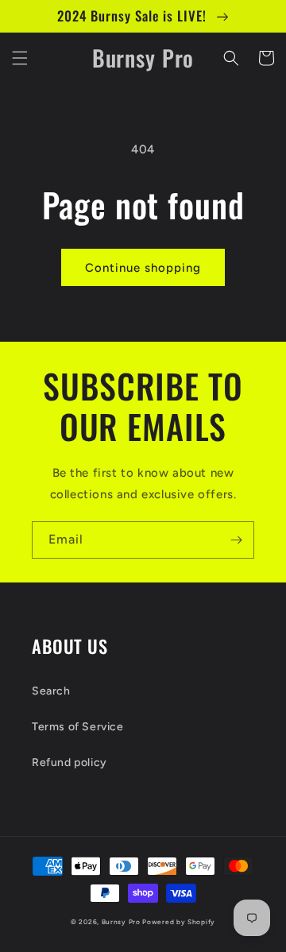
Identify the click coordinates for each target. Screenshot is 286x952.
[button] (19, 58)
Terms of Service (78, 726)
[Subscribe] (235, 540)
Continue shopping (143, 268)
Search (51, 691)
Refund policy (69, 762)
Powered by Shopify (178, 922)
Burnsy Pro (121, 922)
